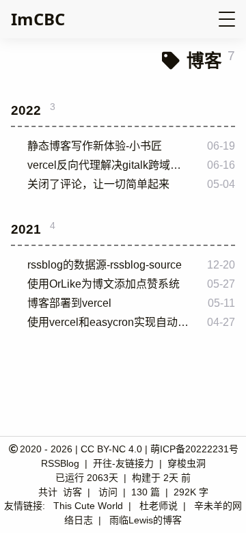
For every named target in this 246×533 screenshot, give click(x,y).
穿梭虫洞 (186, 463)
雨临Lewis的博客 (145, 520)
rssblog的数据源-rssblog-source (104, 265)
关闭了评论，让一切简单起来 (98, 184)
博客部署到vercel (69, 303)
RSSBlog (61, 463)
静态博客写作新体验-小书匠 (94, 146)
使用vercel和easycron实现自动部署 (110, 322)
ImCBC (38, 19)
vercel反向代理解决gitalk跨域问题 (109, 165)
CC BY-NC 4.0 (111, 448)
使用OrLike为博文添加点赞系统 (103, 284)
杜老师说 (158, 505)
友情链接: (24, 505)
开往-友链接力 (124, 463)
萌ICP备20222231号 (194, 448)
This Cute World (88, 505)
